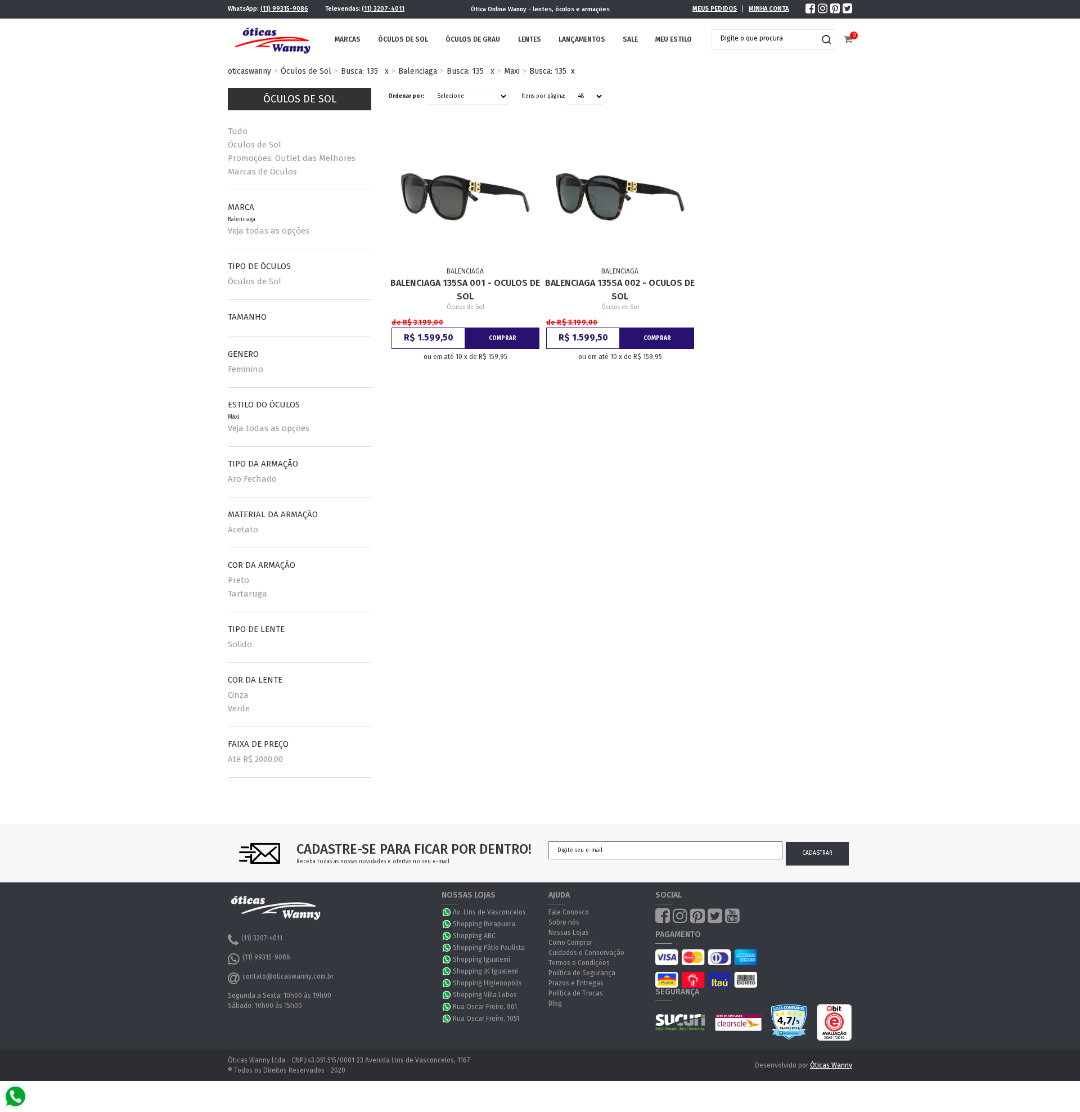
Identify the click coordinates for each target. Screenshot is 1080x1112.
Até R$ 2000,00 (255, 759)
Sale (630, 39)
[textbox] (765, 38)
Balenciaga (417, 71)
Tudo (238, 131)
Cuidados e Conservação (586, 953)
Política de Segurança (581, 973)
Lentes (529, 39)
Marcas (348, 39)
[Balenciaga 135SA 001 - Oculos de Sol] (466, 197)
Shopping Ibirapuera (484, 924)
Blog (555, 1003)
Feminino (245, 369)
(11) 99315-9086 (284, 8)
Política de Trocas (575, 993)
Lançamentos (582, 39)
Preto (238, 580)
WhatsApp (447, 912)
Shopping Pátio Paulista (489, 948)
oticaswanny (249, 71)
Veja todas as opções (268, 231)
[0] (848, 39)
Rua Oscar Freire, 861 (485, 1007)
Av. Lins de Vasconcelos (489, 912)
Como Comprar (570, 943)
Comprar (502, 338)
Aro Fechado (252, 479)
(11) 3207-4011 (383, 8)
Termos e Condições (579, 963)
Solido (240, 644)
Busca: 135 (359, 71)
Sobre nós (563, 922)
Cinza (238, 695)
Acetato (243, 529)
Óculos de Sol (403, 39)
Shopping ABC (474, 936)
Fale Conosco (568, 912)
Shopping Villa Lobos (485, 995)
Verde (239, 708)
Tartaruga (247, 594)
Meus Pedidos (714, 8)
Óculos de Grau (473, 39)
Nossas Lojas (568, 932)
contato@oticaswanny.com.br (288, 976)
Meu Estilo (673, 39)
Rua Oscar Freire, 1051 (486, 1019)
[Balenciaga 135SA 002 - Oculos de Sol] (620, 197)
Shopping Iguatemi (481, 959)
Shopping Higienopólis (487, 983)
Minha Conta (769, 8)
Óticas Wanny (831, 1065)
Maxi (512, 71)
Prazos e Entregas (576, 983)
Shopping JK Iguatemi (485, 971)
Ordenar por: (406, 96)
